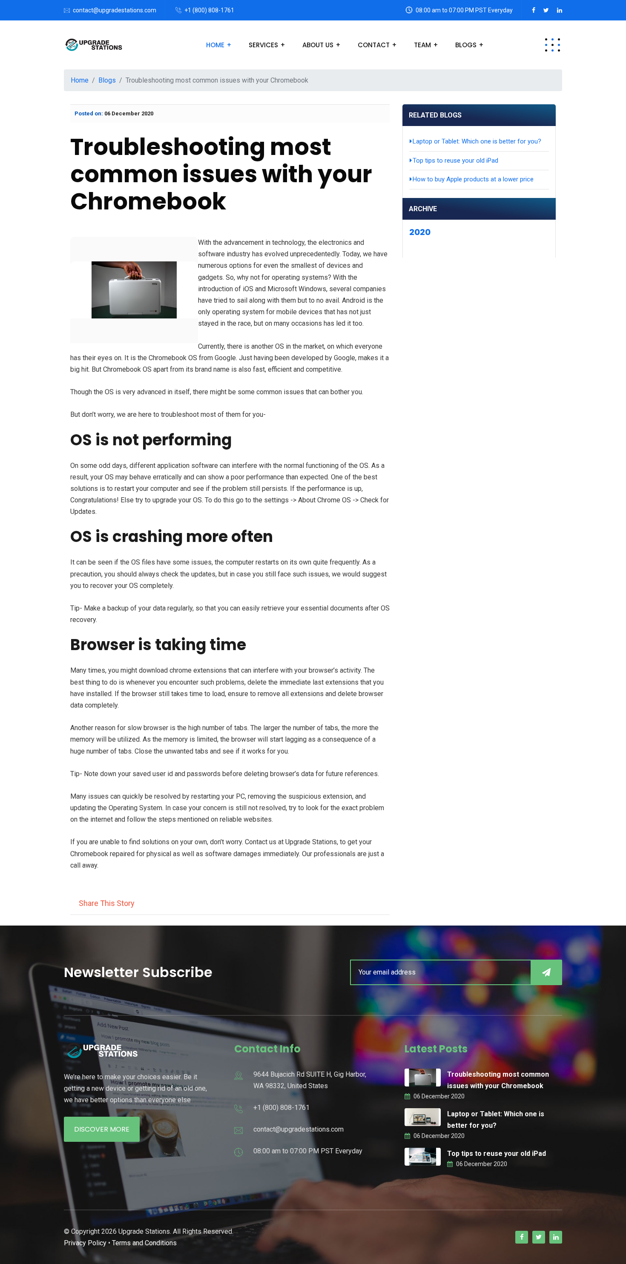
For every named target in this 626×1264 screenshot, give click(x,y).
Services (263, 44)
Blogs (466, 44)
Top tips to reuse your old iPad (496, 1153)
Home (215, 44)
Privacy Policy (85, 1243)
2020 (420, 232)
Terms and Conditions (144, 1243)
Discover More (101, 1129)
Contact (374, 44)
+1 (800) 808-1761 (209, 10)
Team (422, 44)
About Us (317, 44)
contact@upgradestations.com (114, 10)
